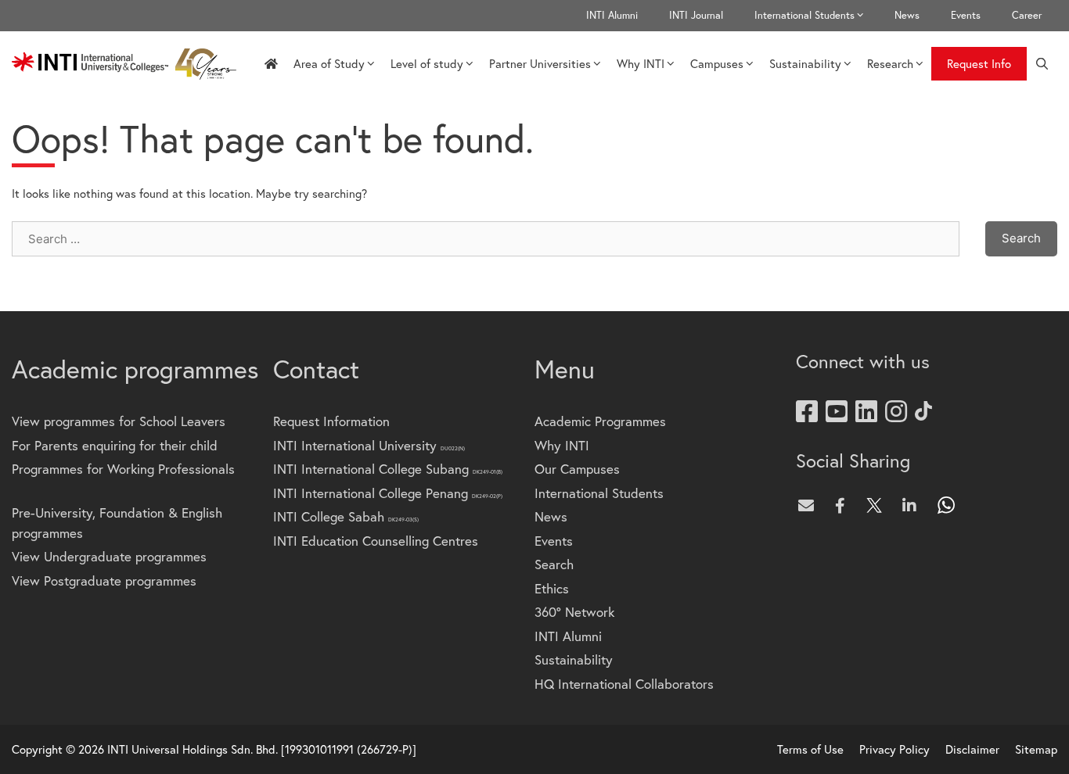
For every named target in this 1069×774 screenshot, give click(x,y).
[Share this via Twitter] (878, 505)
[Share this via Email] (809, 505)
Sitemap (1036, 749)
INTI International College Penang (387, 493)
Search (554, 564)
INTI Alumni (612, 15)
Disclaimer (972, 749)
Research (890, 63)
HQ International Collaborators (624, 684)
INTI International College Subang (387, 469)
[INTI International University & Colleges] (128, 64)
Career (1027, 15)
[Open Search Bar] (1042, 64)
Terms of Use (810, 749)
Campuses (716, 63)
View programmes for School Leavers (118, 421)
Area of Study (329, 63)
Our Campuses (577, 469)
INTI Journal (696, 15)
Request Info (979, 63)
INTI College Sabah (346, 516)
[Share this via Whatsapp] (947, 505)
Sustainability (805, 63)
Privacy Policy (894, 749)
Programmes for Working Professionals (123, 469)
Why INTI (640, 63)
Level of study (427, 63)
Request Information (331, 421)
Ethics (551, 588)
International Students (804, 15)
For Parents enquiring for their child (115, 445)
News (907, 15)
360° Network (574, 612)
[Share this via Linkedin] (912, 505)
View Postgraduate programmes (104, 580)
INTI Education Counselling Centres (375, 541)
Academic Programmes (600, 421)
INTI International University (369, 445)
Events (966, 15)
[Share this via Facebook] (843, 505)
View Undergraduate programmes (109, 556)
